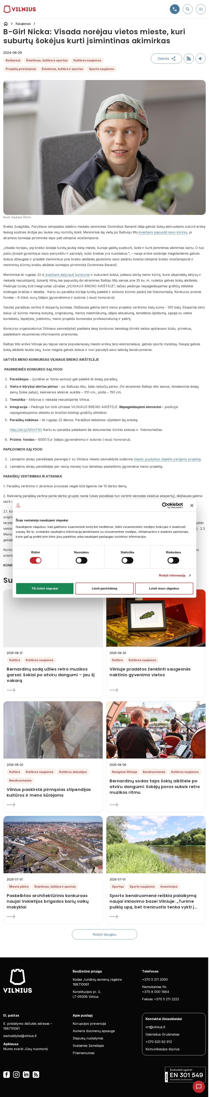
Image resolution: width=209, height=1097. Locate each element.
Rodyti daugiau (105, 934)
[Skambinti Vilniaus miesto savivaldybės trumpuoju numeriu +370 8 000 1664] (175, 9)
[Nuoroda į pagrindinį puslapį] (5, 23)
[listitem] (53, 674)
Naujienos (23, 24)
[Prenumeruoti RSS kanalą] (189, 58)
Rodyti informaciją (172, 575)
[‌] (53, 618)
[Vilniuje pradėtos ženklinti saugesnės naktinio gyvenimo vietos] (156, 690)
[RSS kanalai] (36, 1074)
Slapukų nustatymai (88, 1038)
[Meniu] (201, 9)
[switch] (81, 560)
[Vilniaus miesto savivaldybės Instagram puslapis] (16, 1074)
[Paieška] (188, 9)
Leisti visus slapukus (164, 588)
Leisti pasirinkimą (104, 588)
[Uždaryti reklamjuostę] (191, 505)
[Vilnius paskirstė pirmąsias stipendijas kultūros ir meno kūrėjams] (53, 805)
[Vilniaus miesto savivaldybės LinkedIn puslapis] (26, 1074)
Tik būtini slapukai (45, 588)
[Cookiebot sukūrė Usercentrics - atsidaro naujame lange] (165, 505)
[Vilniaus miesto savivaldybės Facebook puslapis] (6, 1074)
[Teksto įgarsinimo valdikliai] (201, 58)
